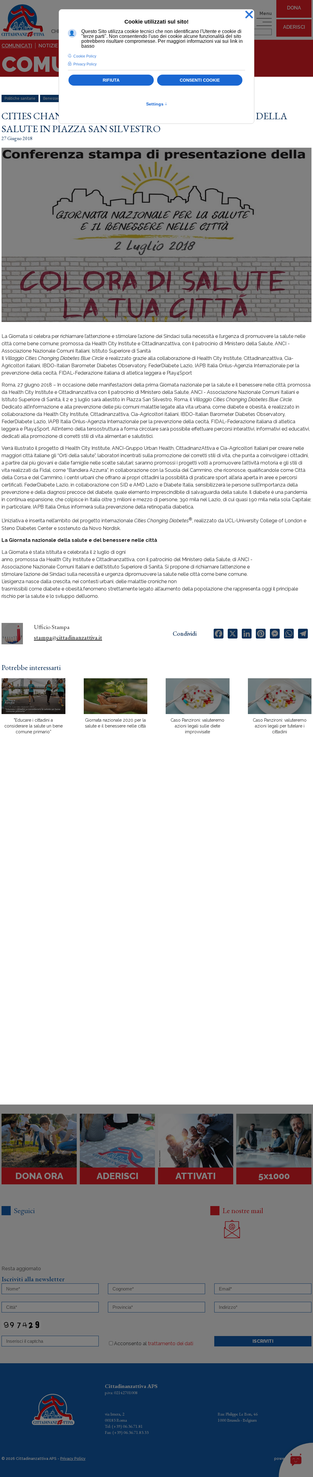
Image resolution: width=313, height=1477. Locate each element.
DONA (294, 8)
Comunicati (17, 46)
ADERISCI (294, 27)
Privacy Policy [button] (85, 64)
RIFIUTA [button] (111, 80)
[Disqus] (156, 846)
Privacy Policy (73, 1459)
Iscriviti (262, 1341)
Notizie (48, 46)
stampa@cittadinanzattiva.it (68, 638)
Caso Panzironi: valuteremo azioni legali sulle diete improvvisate (197, 726)
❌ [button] (249, 14)
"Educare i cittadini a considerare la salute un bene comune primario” (33, 726)
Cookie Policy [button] (84, 56)
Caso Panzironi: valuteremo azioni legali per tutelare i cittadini (280, 726)
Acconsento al (153, 1343)
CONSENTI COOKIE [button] (200, 80)
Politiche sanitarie (20, 98)
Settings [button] (156, 104)
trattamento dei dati (170, 1343)
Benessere (52, 98)
